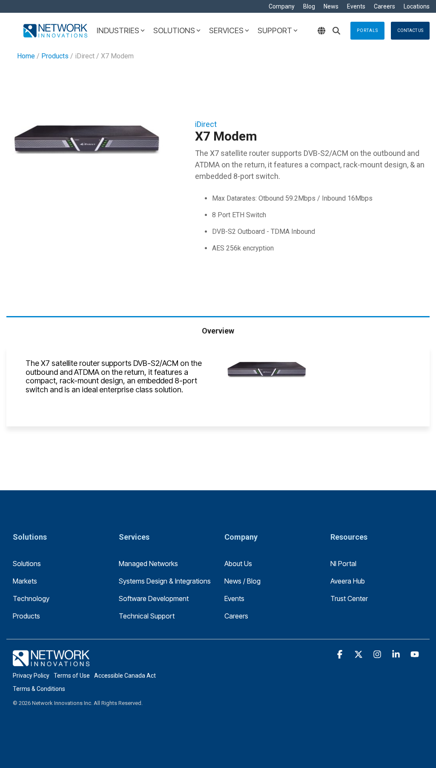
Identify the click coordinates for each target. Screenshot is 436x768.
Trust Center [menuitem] (349, 598)
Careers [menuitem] (384, 6)
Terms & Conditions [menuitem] (39, 688)
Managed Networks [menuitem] (148, 563)
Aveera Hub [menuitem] (347, 581)
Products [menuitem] (26, 616)
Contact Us (410, 30)
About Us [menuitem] (238, 563)
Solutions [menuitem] (27, 563)
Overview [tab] (218, 330)
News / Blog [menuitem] (242, 581)
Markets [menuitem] (25, 581)
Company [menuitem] (282, 6)
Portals (367, 30)
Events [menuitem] (356, 6)
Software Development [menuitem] (154, 598)
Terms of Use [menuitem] (72, 675)
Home (26, 56)
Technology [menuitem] (31, 598)
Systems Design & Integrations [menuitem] (165, 581)
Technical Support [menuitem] (147, 616)
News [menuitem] (331, 6)
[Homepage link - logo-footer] (51, 661)
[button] (340, 654)
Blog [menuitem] (309, 6)
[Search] (336, 31)
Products (55, 56)
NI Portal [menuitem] (343, 563)
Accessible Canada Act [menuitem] (125, 675)
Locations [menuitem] (417, 6)
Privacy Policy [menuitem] (31, 675)
